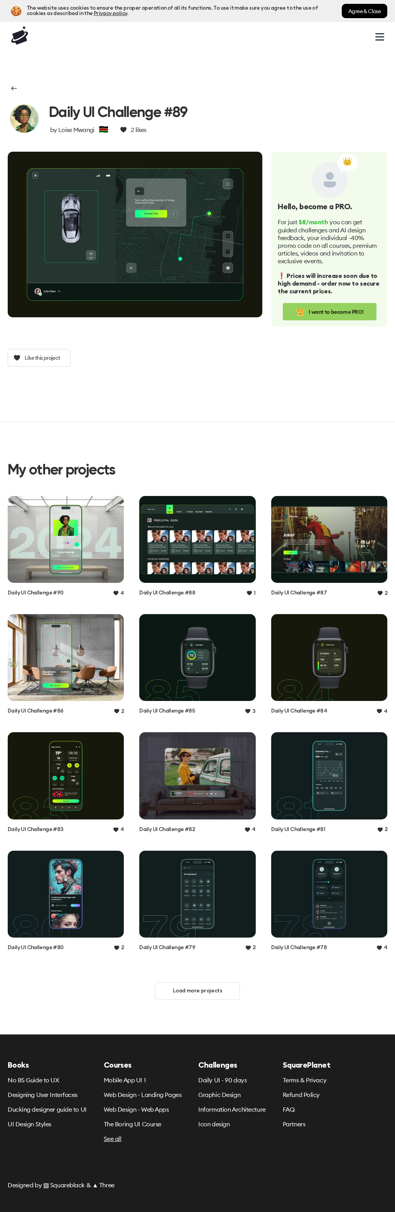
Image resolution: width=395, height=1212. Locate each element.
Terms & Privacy (304, 1080)
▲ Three (103, 1185)
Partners (294, 1124)
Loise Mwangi (76, 130)
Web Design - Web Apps (136, 1109)
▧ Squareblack (64, 1185)
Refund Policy (301, 1095)
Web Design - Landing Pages (143, 1095)
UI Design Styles (29, 1124)
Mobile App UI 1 (124, 1080)
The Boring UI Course (132, 1124)
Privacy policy (110, 13)
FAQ (289, 1109)
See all (113, 1139)
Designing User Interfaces (43, 1095)
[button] (13, 88)
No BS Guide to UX (33, 1080)
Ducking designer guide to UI (47, 1109)
